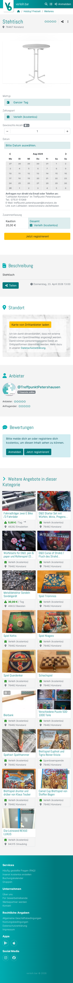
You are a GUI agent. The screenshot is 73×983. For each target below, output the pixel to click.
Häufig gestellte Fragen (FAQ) (19, 870)
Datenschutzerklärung (33, 347)
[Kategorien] (51, 4)
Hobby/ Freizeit (32, 11)
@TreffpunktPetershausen (38, 387)
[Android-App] (6, 943)
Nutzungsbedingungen (15, 921)
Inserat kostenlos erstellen (17, 874)
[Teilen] (62, 22)
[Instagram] (6, 958)
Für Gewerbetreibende (15, 898)
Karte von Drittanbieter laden (30, 324)
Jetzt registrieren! (37, 236)
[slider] (50, 21)
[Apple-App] (14, 943)
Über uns (8, 894)
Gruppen (7, 881)
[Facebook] (14, 958)
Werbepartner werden (15, 901)
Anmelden (14, 452)
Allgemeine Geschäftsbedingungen (22, 918)
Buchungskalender (13, 878)
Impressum (9, 929)
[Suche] (46, 4)
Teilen (12, 285)
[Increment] (67, 131)
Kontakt (7, 905)
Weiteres (49, 11)
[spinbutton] (37, 131)
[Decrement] (7, 131)
